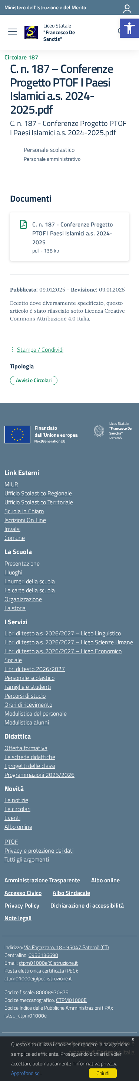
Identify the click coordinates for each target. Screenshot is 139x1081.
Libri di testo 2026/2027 (34, 668)
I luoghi (13, 572)
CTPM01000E (71, 1000)
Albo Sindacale (71, 892)
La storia (15, 607)
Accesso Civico (23, 892)
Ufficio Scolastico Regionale (38, 493)
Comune (14, 537)
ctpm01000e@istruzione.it (48, 963)
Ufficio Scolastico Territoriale (38, 502)
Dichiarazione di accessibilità (87, 905)
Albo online (18, 826)
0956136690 (43, 955)
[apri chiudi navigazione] (12, 32)
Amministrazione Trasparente (42, 880)
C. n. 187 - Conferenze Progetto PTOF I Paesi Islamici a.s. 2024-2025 (72, 233)
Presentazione (22, 563)
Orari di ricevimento (28, 704)
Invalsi (12, 528)
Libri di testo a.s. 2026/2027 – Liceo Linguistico (62, 633)
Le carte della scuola (29, 590)
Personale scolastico (29, 677)
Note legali (18, 918)
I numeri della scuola (29, 581)
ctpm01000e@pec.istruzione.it (38, 978)
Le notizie (16, 799)
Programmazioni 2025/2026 (39, 774)
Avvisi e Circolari (34, 380)
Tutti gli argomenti (26, 859)
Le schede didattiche (29, 756)
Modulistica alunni (26, 722)
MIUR (11, 484)
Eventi (12, 817)
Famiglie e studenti (27, 686)
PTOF (11, 841)
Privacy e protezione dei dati (38, 850)
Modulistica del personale (35, 713)
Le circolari (17, 808)
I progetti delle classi (29, 765)
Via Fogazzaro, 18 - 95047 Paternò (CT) (66, 947)
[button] (129, 28)
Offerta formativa (25, 747)
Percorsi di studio (25, 695)
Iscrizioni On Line (25, 519)
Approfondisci (25, 1073)
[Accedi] (127, 7)
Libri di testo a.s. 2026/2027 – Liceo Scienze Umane (68, 642)
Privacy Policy (21, 905)
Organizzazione (23, 599)
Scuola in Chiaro (24, 511)
